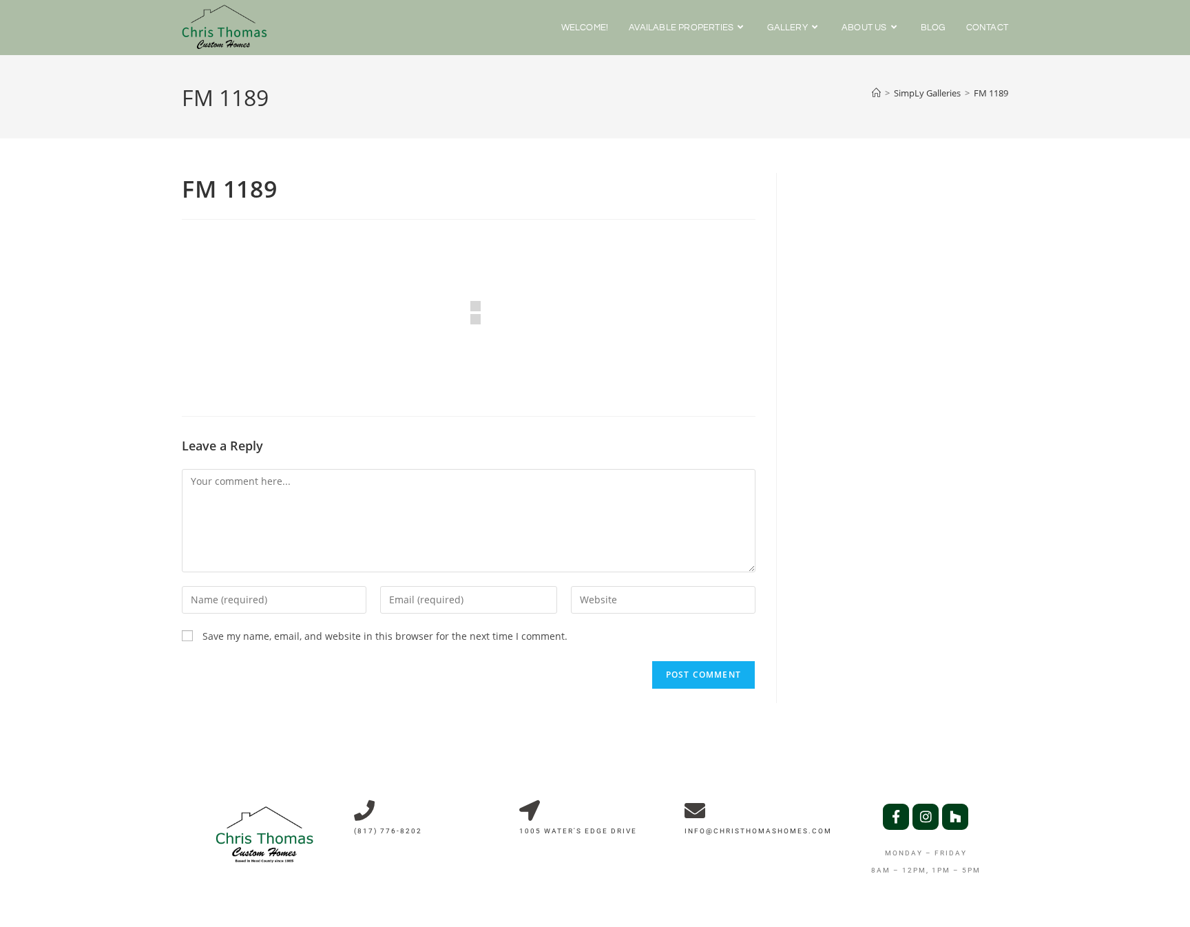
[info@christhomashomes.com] (695, 810)
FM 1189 (991, 93)
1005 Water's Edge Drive (578, 831)
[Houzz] (955, 817)
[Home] (876, 93)
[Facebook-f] (896, 817)
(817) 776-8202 (388, 831)
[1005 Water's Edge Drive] (529, 810)
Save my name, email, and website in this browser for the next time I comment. (384, 636)
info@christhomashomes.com (758, 831)
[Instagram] (925, 817)
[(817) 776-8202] (364, 810)
